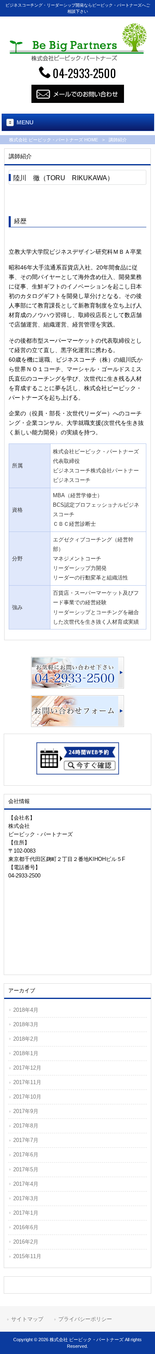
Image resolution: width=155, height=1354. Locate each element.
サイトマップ (27, 1319)
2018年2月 (25, 1039)
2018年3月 (25, 1024)
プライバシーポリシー (85, 1319)
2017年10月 (27, 1097)
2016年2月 (25, 1242)
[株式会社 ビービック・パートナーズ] (77, 59)
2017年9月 (25, 1111)
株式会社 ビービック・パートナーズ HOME (53, 139)
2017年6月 (25, 1154)
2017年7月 (25, 1140)
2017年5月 (25, 1169)
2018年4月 (25, 1010)
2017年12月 (27, 1068)
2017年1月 (25, 1213)
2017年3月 (25, 1198)
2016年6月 (25, 1227)
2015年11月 (27, 1256)
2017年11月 (27, 1082)
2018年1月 (25, 1053)
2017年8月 (25, 1126)
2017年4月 (25, 1184)
